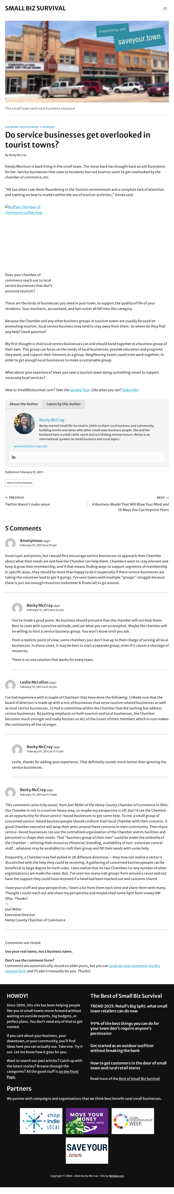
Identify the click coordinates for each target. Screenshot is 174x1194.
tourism (48, 127)
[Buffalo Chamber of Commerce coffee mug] (87, 238)
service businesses (19, 482)
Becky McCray (17, 155)
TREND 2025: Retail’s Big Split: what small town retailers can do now (128, 1008)
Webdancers (116, 1175)
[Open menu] (165, 8)
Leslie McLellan (34, 682)
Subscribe (130, 390)
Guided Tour (80, 390)
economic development (22, 127)
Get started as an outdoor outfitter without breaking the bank (122, 1048)
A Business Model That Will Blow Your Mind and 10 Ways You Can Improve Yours (130, 504)
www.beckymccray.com (31, 446)
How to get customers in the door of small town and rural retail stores (128, 1065)
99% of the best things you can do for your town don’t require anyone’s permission (124, 1028)
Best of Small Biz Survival (139, 1079)
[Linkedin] (13, 457)
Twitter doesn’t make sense (27, 501)
